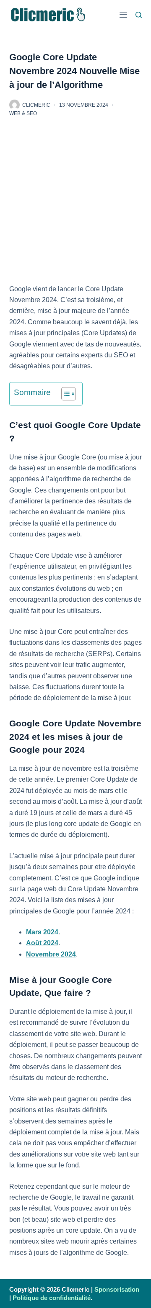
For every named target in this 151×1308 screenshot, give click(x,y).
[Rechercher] (138, 15)
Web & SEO (23, 113)
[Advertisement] (75, 205)
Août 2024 (42, 942)
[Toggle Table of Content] (64, 394)
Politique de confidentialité (52, 1297)
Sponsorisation (116, 1289)
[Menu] (123, 14)
